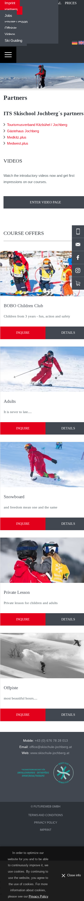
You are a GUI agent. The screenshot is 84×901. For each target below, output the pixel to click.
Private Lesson (16, 22)
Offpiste (11, 28)
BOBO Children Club (23, 305)
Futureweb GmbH (47, 806)
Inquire (23, 332)
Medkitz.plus (16, 137)
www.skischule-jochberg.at (49, 753)
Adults (10, 401)
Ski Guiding (13, 40)
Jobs (8, 15)
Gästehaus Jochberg (23, 131)
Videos (10, 34)
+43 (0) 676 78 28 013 (51, 740)
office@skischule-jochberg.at (50, 747)
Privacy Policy (38, 896)
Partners (11, 9)
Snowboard (14, 496)
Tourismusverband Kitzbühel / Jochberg (37, 125)
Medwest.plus (17, 143)
